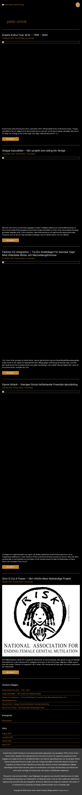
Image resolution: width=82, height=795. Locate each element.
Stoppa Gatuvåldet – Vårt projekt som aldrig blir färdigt (33, 150)
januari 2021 (6, 744)
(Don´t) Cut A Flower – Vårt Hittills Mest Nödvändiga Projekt (36, 578)
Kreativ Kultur (20, 38)
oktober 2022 (7, 741)
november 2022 (7, 737)
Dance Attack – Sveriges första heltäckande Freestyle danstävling (40, 384)
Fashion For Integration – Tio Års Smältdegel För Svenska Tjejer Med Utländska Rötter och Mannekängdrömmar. (38, 254)
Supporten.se (63, 790)
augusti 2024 (6, 734)
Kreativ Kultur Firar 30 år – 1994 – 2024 (25, 35)
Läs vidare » (10, 139)
